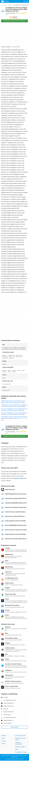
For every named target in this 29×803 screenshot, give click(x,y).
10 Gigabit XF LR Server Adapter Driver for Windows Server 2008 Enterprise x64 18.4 (16, 9)
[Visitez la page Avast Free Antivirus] (14, 17)
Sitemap (3, 743)
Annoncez (3, 741)
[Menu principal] (27, 1)
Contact (3, 738)
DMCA (16, 749)
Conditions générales (20, 735)
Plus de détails (14, 727)
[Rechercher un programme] (24, 1)
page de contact (19, 478)
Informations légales (20, 746)
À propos (3, 735)
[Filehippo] (5, 1)
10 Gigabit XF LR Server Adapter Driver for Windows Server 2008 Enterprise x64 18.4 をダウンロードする (14, 417)
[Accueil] (1, 5)
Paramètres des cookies (21, 752)
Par (10, 13)
